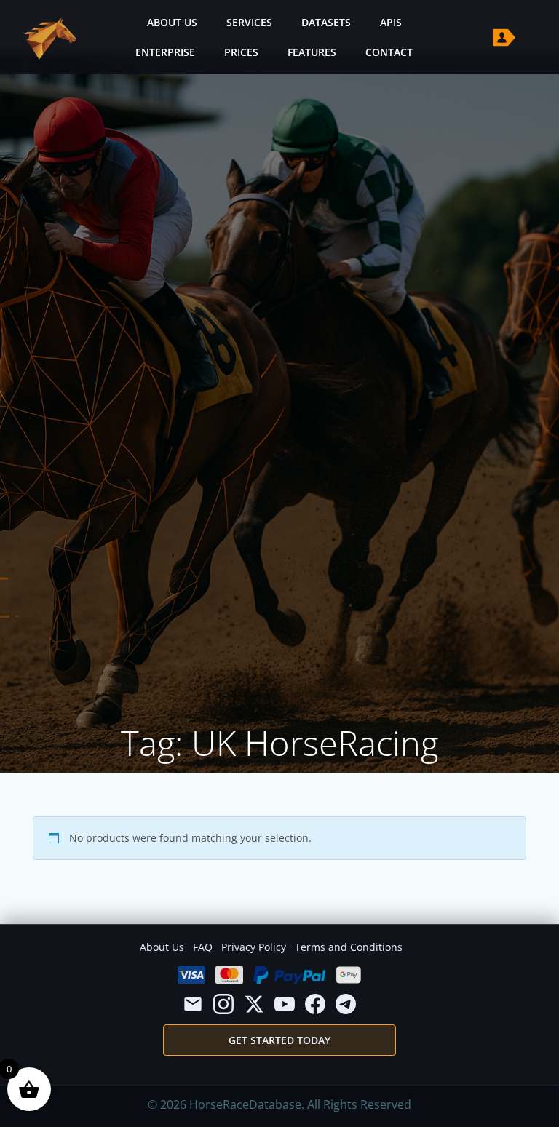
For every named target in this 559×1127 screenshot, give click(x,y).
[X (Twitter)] (254, 1004)
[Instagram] (223, 1004)
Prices (241, 52)
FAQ (203, 947)
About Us (172, 22)
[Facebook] (315, 1004)
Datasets (326, 22)
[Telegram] (346, 1004)
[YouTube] (284, 1004)
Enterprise (165, 52)
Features (312, 52)
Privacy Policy (253, 947)
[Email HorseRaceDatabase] (193, 1004)
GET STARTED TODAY (279, 1040)
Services (249, 22)
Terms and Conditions (349, 947)
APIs (391, 22)
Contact (389, 52)
